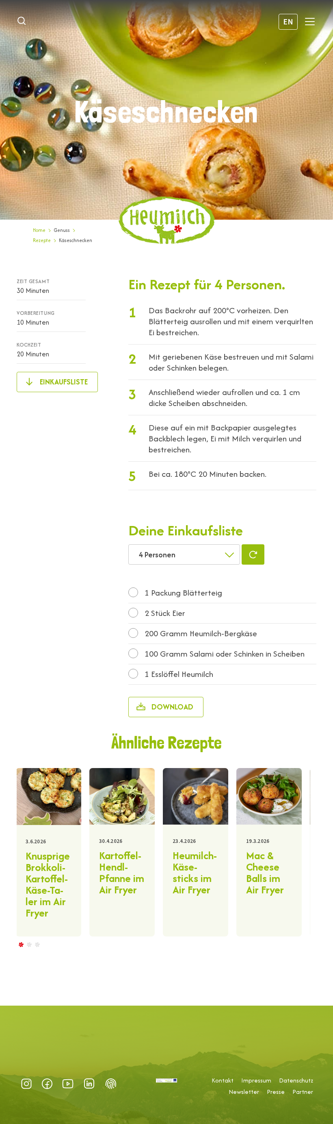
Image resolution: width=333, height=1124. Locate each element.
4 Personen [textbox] (157, 554)
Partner (302, 1092)
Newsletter (244, 1092)
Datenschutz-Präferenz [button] (110, 1083)
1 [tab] (21, 944)
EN (288, 21)
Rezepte (42, 240)
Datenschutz (296, 1080)
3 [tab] (37, 944)
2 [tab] (29, 944)
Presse (276, 1092)
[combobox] (184, 554)
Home (39, 230)
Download (172, 706)
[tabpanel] (48, 852)
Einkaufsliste (64, 381)
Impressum (256, 1080)
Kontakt (223, 1080)
